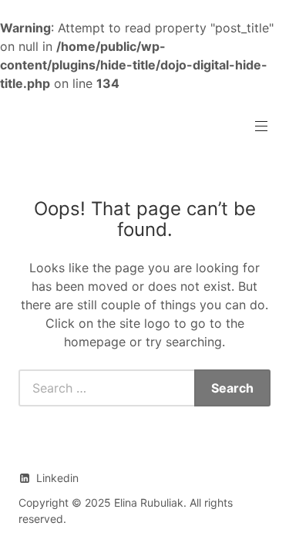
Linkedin (57, 477)
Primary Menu (261, 126)
